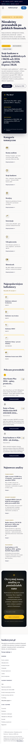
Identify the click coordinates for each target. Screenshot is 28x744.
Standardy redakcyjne (6, 714)
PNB (2, 684)
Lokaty (3, 673)
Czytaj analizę (6, 86)
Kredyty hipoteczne (6, 671)
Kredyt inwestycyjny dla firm (8, 692)
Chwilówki (3, 668)
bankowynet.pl (12, 7)
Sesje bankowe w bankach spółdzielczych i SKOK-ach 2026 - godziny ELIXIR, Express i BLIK (13, 59)
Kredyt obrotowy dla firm (7, 695)
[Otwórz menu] (2, 7)
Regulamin (3, 724)
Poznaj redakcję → (6, 652)
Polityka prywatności (6, 722)
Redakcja (3, 711)
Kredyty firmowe (5, 665)
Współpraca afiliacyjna (6, 716)
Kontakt (3, 719)
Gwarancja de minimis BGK (7, 689)
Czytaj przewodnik (14, 399)
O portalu (3, 708)
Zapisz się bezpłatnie (14, 617)
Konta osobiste (5, 660)
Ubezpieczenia (4, 662)
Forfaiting (3, 697)
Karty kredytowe (5, 676)
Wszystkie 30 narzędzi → (10, 290)
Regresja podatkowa (6, 687)
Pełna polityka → (20, 740)
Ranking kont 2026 (19, 86)
